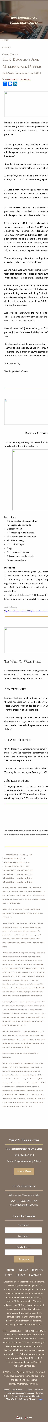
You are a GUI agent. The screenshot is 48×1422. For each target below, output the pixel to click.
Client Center (10, 54)
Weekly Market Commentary (18, 79)
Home (10, 1269)
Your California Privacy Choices (21, 1399)
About (23, 1269)
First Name (23, 1224)
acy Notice (38, 1389)
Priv (29, 1389)
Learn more (24, 1171)
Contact (35, 1275)
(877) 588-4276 (29, 1201)
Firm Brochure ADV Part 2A (20, 1392)
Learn (20, 1275)
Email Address (23, 1247)
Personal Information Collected (26, 1396)
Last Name (23, 1235)
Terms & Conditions (12, 1389)
